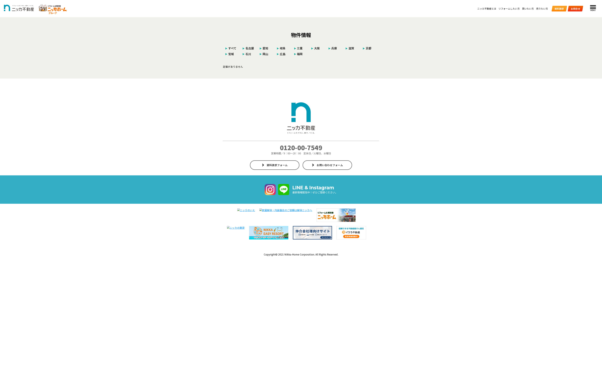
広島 (281, 54)
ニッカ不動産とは (486, 8)
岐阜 (281, 48)
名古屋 (248, 48)
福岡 (298, 54)
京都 (367, 48)
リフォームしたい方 (509, 8)
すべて (230, 48)
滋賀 (349, 48)
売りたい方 (542, 8)
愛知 (263, 48)
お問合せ (575, 8)
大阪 (315, 48)
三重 (298, 48)
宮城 (229, 54)
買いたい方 (528, 8)
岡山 (263, 54)
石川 (246, 54)
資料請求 (559, 8)
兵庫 (332, 48)
